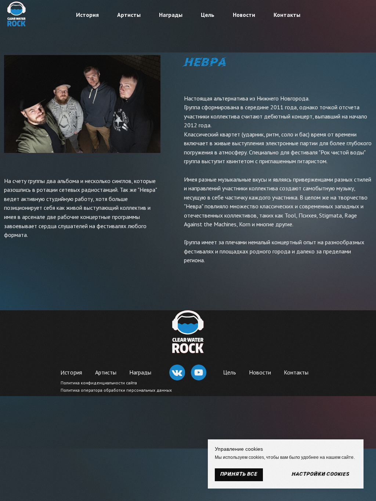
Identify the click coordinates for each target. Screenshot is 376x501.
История (87, 14)
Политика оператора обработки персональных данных (116, 390)
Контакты (287, 14)
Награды (170, 14)
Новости (244, 14)
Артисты (129, 14)
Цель (207, 14)
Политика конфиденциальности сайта (99, 382)
